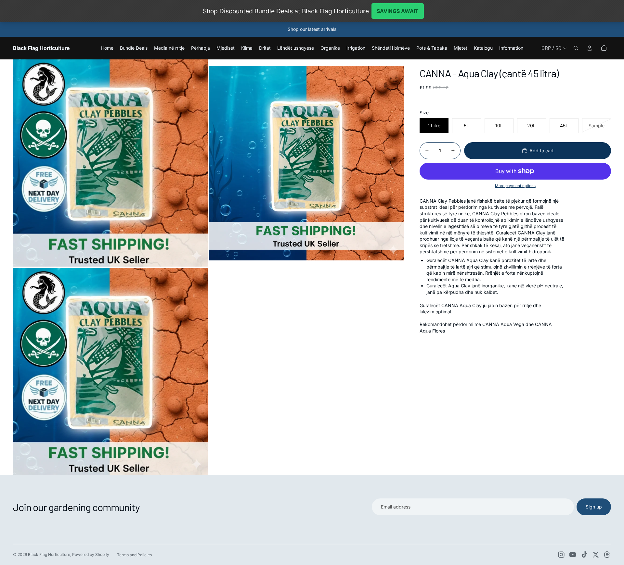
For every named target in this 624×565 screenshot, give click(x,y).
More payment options (515, 185)
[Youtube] (573, 555)
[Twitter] (596, 555)
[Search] (576, 48)
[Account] (589, 48)
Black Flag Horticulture (49, 554)
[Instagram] (561, 555)
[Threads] (607, 555)
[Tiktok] (584, 555)
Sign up (594, 506)
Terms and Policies (134, 554)
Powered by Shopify (90, 554)
